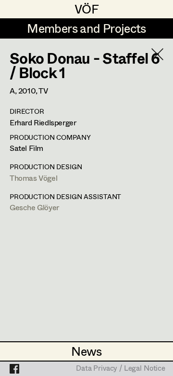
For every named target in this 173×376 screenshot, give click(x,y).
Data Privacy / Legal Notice (120, 369)
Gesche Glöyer (34, 207)
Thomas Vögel (33, 178)
